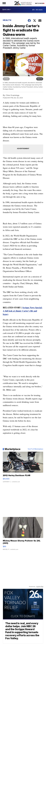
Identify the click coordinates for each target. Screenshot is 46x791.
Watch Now (39, 3)
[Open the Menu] (4, 3)
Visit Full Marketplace (35, 449)
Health (7, 20)
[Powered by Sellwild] (39, 587)
